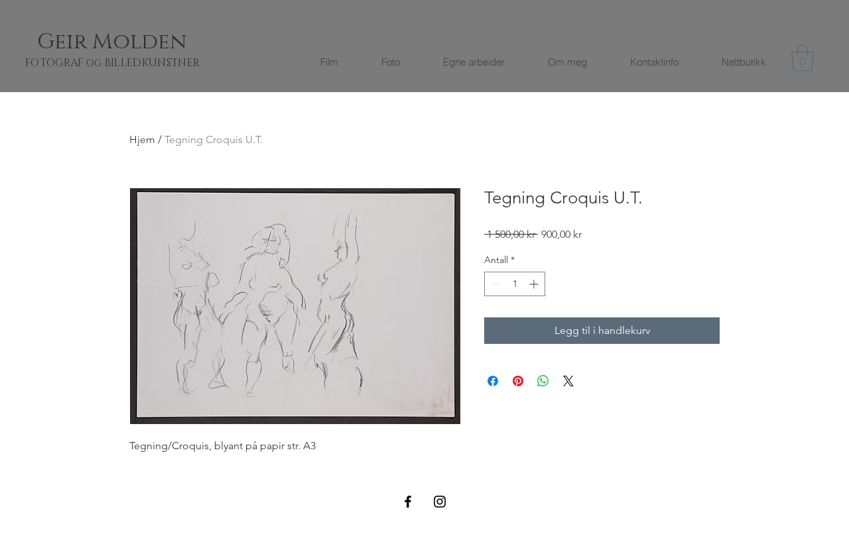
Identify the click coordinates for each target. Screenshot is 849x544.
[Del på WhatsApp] (543, 381)
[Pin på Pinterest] (518, 381)
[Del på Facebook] (493, 381)
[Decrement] (494, 284)
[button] (802, 57)
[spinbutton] (515, 284)
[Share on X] (568, 381)
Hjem (142, 139)
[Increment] (535, 284)
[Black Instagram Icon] (440, 502)
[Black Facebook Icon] (408, 502)
